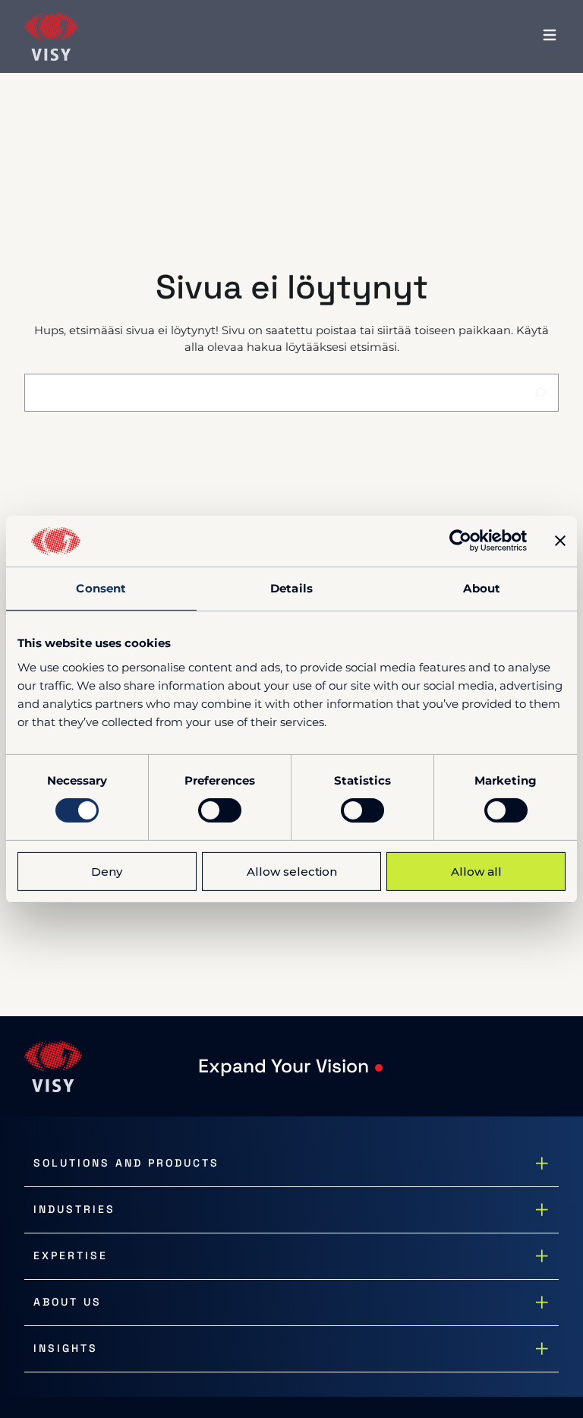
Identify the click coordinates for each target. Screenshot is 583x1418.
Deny (106, 871)
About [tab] (481, 588)
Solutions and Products (126, 1163)
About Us (67, 1302)
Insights (65, 1348)
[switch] (219, 810)
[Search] (540, 392)
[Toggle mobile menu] (549, 36)
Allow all (476, 871)
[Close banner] (560, 540)
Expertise (70, 1255)
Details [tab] (291, 588)
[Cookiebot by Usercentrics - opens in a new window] (460, 540)
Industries (74, 1209)
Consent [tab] (101, 588)
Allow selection (292, 871)
